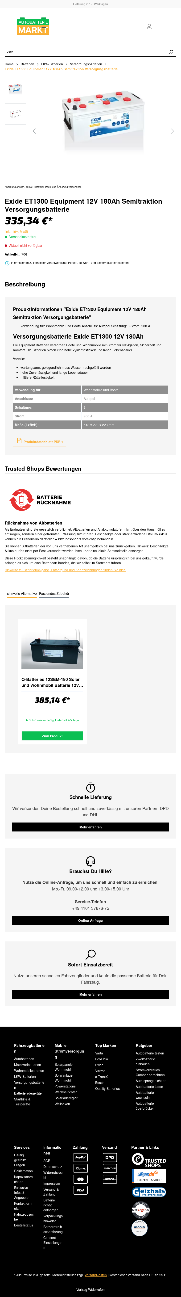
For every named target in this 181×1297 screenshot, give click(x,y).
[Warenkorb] (168, 27)
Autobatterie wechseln (145, 1095)
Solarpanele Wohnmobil (64, 1067)
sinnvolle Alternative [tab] (22, 593)
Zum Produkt (52, 736)
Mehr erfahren (90, 827)
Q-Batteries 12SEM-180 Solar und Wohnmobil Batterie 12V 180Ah (50, 682)
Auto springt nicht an (151, 1080)
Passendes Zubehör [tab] (54, 593)
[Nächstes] (172, 131)
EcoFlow (101, 1059)
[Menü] (43, 27)
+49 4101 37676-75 (90, 908)
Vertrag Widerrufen (90, 1289)
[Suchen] (170, 52)
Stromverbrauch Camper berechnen (150, 1072)
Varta (99, 1053)
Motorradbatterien (27, 1064)
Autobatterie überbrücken (145, 1106)
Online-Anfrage (90, 920)
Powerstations (65, 1086)
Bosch (99, 1082)
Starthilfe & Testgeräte (22, 1101)
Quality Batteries (107, 1088)
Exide (99, 1064)
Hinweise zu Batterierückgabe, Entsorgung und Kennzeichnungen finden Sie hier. (65, 569)
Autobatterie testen (150, 1053)
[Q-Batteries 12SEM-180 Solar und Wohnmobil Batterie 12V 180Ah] (52, 649)
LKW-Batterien (25, 1076)
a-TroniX (101, 1076)
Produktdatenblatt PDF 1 (43, 441)
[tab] (25, 284)
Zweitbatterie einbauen (145, 1061)
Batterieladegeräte (28, 1093)
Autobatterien (24, 1058)
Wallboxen (62, 1103)
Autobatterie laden (149, 1086)
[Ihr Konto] (149, 26)
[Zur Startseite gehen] (19, 26)
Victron (100, 1070)
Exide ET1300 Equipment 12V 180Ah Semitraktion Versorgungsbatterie (61, 69)
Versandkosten (96, 1274)
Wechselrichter (66, 1092)
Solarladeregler (66, 1098)
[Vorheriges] (34, 131)
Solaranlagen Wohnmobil (64, 1078)
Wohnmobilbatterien (29, 1070)
